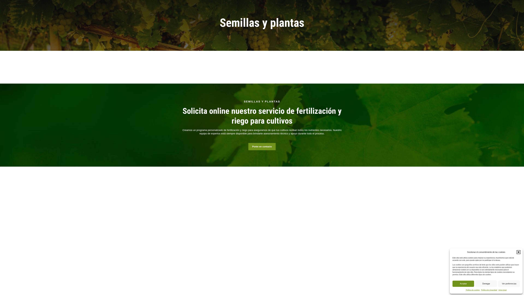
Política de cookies (473, 290)
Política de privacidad (489, 290)
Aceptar (463, 283)
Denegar (486, 283)
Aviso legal (502, 290)
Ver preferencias (509, 283)
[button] (518, 252)
